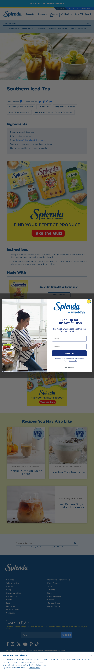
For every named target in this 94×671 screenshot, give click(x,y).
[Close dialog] (89, 301)
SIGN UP (69, 353)
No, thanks (69, 367)
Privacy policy (73, 361)
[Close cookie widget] (91, 655)
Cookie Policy (34, 668)
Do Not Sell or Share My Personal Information (70, 659)
